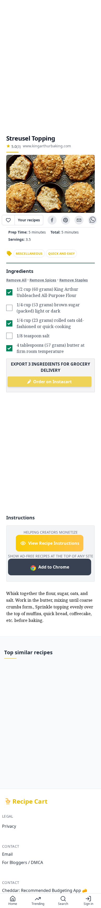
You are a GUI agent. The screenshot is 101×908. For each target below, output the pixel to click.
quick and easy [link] (61, 253)
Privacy (9, 826)
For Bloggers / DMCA (22, 862)
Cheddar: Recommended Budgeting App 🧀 (44, 890)
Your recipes (29, 219)
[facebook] (52, 220)
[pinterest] (65, 220)
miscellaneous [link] (29, 253)
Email (7, 854)
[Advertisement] (50, 67)
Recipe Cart (29, 801)
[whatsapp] (92, 220)
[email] (79, 220)
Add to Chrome (53, 567)
